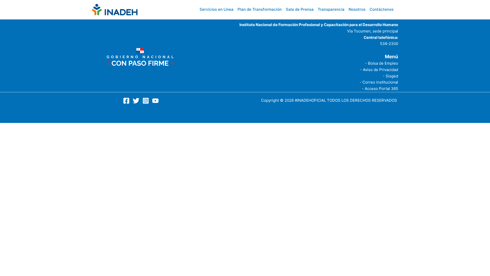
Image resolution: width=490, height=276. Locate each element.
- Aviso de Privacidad (379, 69)
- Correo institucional (379, 82)
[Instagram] (145, 100)
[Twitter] (136, 100)
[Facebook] (126, 100)
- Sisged (390, 76)
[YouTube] (155, 100)
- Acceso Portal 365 (380, 88)
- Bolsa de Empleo (381, 63)
